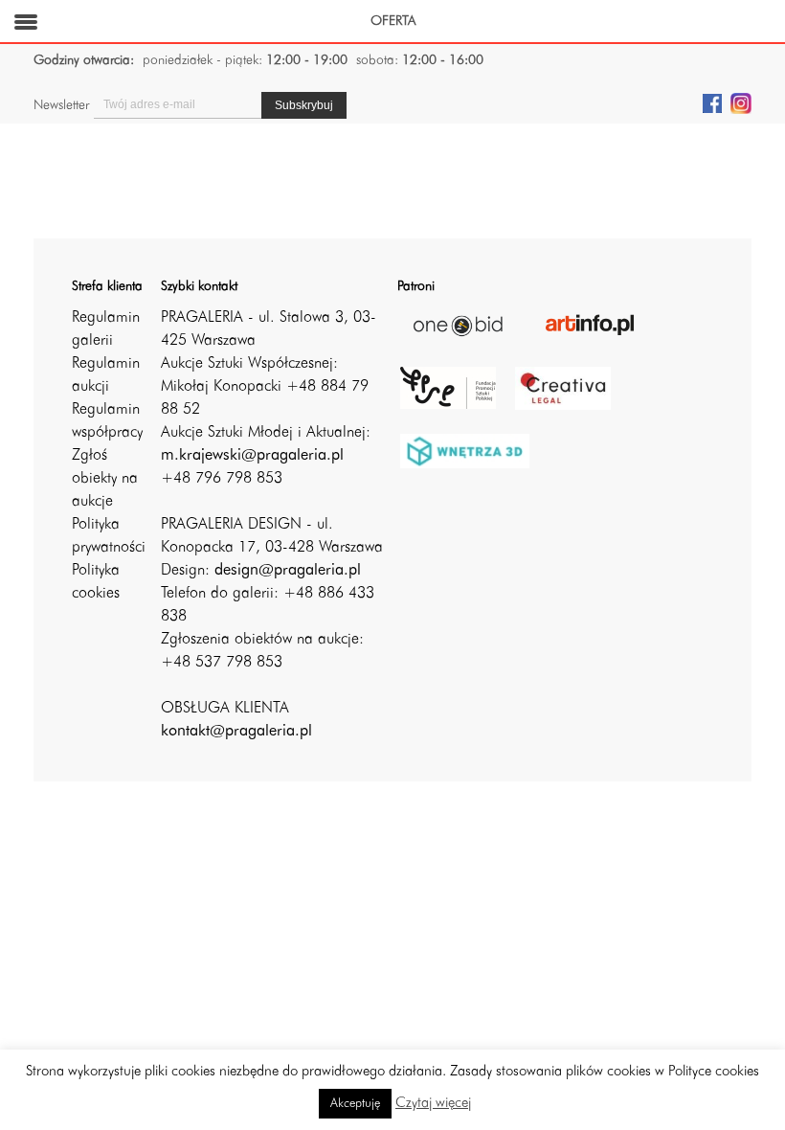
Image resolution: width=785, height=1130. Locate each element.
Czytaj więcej (433, 1103)
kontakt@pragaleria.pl (236, 731)
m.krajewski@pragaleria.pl (252, 455)
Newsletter (61, 105)
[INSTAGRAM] (740, 102)
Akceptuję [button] (355, 1103)
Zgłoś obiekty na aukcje (105, 478)
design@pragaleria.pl (287, 570)
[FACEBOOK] (712, 102)
